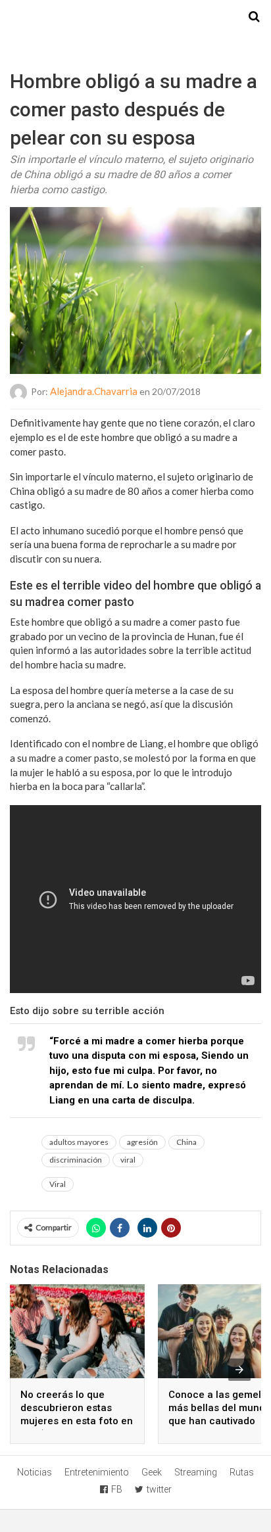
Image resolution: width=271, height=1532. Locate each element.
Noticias (34, 1472)
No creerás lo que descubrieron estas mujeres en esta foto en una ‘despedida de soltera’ (76, 1421)
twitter (159, 1489)
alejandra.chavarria (93, 391)
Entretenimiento (96, 1472)
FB (116, 1489)
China (186, 1142)
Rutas (242, 1472)
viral (128, 1160)
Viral (57, 1184)
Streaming (195, 1472)
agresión (142, 1142)
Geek (151, 1472)
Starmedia (135, 17)
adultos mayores (79, 1142)
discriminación (75, 1160)
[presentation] (239, 1369)
